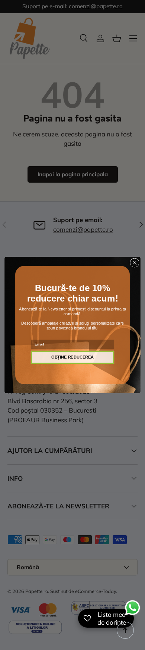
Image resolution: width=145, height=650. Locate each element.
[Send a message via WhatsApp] (132, 607)
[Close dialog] (134, 263)
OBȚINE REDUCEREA (72, 357)
